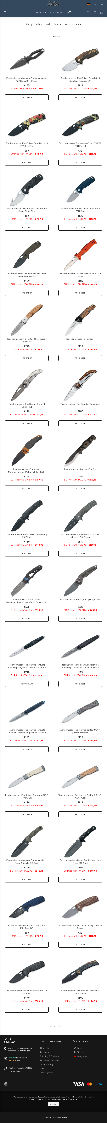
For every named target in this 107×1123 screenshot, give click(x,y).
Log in (80, 1048)
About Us (44, 1048)
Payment (44, 1052)
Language (82, 1056)
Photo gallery (46, 1072)
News (42, 1068)
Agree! (53, 1104)
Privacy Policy (46, 1064)
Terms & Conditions (49, 1060)
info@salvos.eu (14, 1071)
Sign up (80, 1052)
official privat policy (85, 1097)
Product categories (50, 12)
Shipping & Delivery (49, 1056)
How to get (25, 1051)
